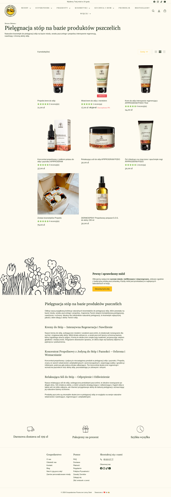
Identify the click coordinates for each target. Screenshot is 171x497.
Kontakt (49, 465)
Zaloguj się (77, 477)
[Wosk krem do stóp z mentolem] (102, 84)
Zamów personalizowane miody (59, 474)
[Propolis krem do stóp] (58, 84)
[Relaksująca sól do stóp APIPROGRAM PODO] (102, 143)
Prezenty (63, 8)
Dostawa (76, 462)
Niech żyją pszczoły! (54, 471)
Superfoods (42, 8)
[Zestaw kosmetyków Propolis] (58, 200)
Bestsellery (142, 8)
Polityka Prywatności (81, 471)
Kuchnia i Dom (103, 8)
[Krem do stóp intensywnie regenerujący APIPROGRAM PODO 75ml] (145, 84)
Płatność (76, 465)
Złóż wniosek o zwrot (81, 480)
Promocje (124, 8)
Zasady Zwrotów (79, 474)
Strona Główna (10, 23)
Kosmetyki (81, 8)
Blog (48, 468)
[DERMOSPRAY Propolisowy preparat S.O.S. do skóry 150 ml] (102, 200)
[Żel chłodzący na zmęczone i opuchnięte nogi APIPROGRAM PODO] (145, 143)
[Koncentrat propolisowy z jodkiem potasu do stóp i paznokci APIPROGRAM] (58, 143)
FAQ (75, 459)
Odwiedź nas (52, 462)
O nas (49, 459)
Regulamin (77, 468)
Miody (25, 8)
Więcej (84, 14)
